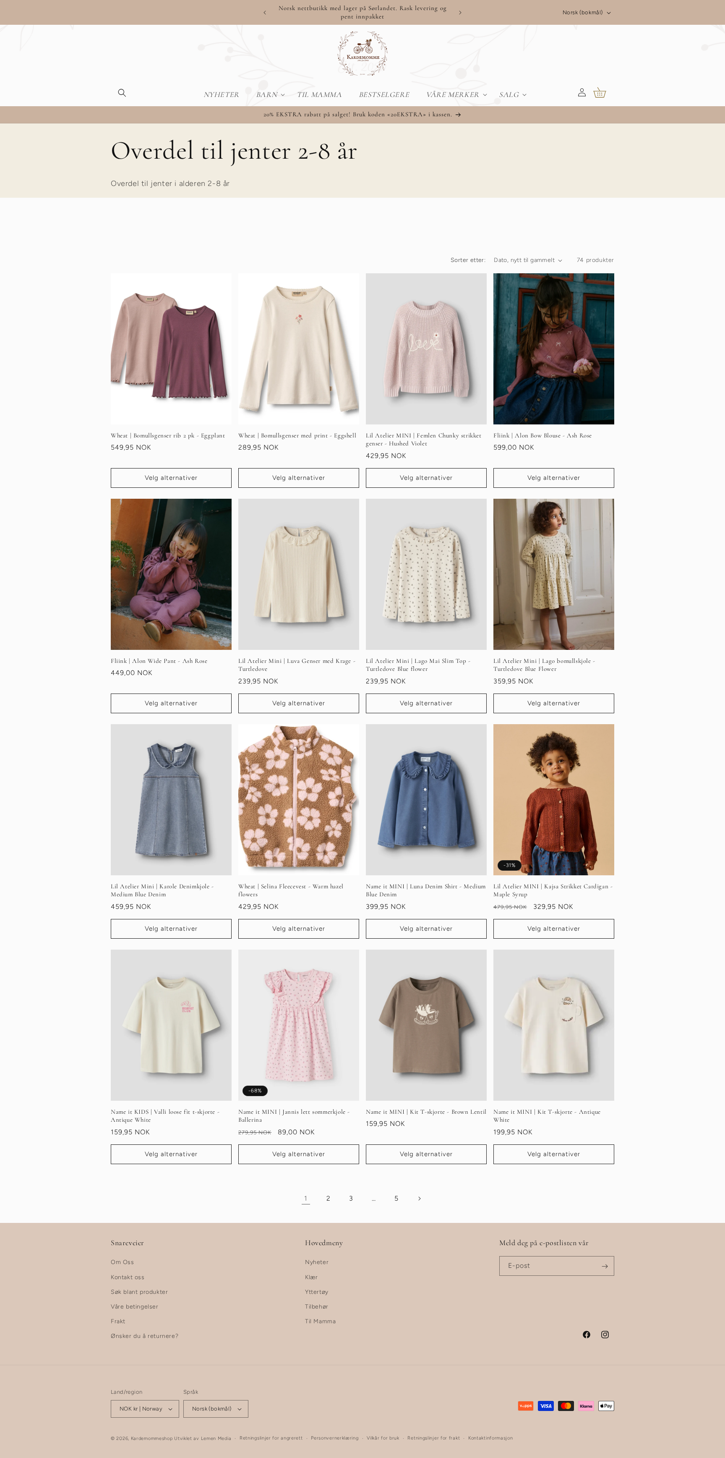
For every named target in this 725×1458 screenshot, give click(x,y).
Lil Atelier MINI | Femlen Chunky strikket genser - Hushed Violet (424, 440)
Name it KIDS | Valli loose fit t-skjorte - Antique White (165, 1116)
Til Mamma (320, 1321)
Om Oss (122, 1262)
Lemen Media (216, 1438)
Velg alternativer (171, 478)
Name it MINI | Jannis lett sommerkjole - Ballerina (294, 1116)
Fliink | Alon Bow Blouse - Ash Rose (542, 435)
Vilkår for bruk (383, 1438)
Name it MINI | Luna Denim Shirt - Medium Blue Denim (426, 890)
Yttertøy (317, 1292)
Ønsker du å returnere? (144, 1336)
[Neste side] (419, 1198)
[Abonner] (604, 1266)
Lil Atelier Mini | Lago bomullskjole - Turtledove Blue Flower (544, 665)
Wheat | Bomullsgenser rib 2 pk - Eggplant (168, 435)
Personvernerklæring (334, 1438)
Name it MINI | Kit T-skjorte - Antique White (547, 1116)
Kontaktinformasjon (490, 1438)
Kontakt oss (128, 1277)
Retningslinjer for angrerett (271, 1438)
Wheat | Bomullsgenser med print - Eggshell (297, 435)
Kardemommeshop (152, 1438)
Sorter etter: (468, 260)
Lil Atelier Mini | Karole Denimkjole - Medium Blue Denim (162, 890)
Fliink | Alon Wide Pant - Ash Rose (159, 661)
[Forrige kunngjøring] (265, 13)
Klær (311, 1277)
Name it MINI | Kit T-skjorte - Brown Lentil (426, 1111)
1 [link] (306, 1198)
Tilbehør (317, 1306)
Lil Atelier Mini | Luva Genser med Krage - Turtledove (296, 665)
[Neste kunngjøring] (460, 13)
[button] (122, 92)
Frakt (118, 1321)
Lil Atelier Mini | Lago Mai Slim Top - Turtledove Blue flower (418, 665)
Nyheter (317, 1262)
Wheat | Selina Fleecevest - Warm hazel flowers (291, 890)
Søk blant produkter (139, 1292)
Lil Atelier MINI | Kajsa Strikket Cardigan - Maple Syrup (553, 890)
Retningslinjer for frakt (433, 1438)
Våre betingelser (135, 1306)
